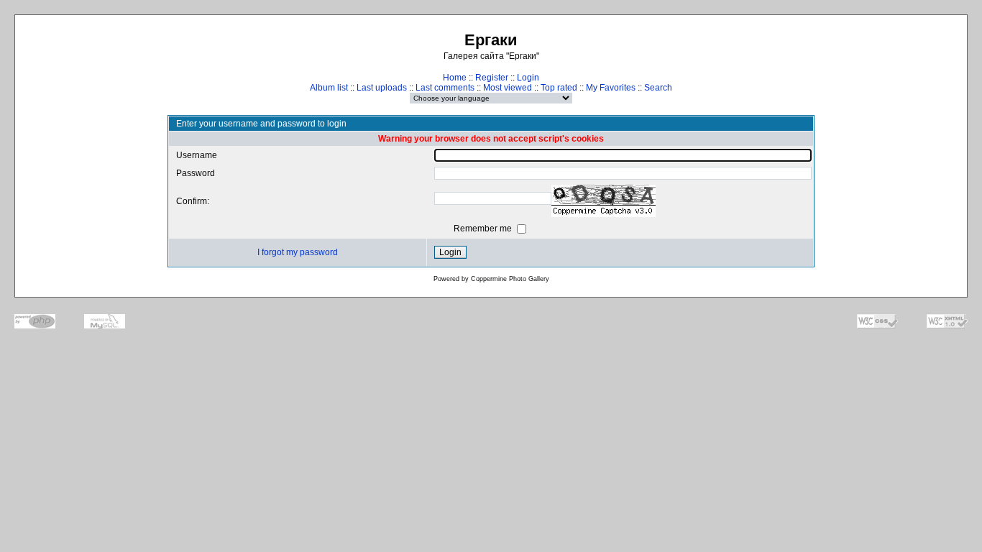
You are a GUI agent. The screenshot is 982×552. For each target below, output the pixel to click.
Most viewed (507, 88)
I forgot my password (297, 252)
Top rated (559, 88)
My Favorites (610, 88)
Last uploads (382, 88)
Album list (329, 88)
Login (528, 78)
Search (658, 88)
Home (455, 78)
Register (491, 78)
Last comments (445, 88)
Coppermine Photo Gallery (510, 278)
